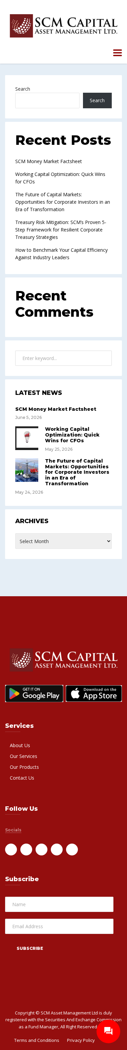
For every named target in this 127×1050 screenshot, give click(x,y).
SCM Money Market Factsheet (48, 161)
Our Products (24, 767)
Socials (13, 830)
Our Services (23, 756)
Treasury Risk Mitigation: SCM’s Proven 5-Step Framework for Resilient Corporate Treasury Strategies (60, 229)
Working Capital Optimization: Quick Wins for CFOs (72, 435)
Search (22, 89)
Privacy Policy (81, 1040)
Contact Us (22, 778)
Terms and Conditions (36, 1040)
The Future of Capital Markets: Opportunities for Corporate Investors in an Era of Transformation (62, 202)
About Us (20, 745)
